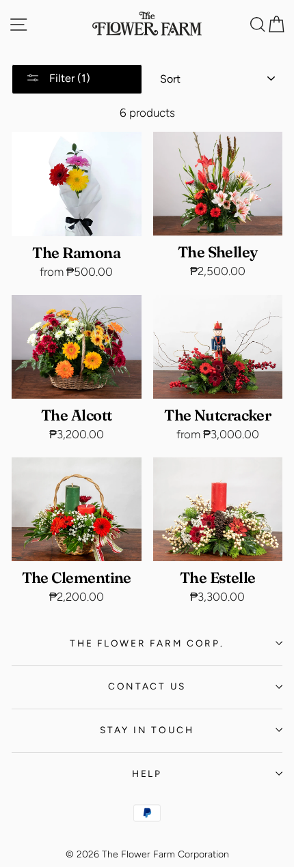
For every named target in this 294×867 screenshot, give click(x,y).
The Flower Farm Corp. (147, 643)
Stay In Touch (146, 729)
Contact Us (147, 686)
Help (147, 773)
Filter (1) (68, 78)
